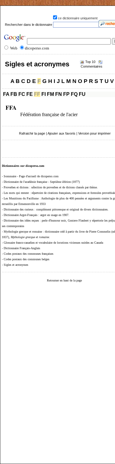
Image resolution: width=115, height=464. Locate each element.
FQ (74, 94)
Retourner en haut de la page (64, 280)
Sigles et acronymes (37, 64)
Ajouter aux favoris (61, 133)
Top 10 (90, 62)
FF (37, 94)
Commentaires (91, 66)
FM (50, 94)
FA (6, 94)
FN (58, 94)
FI (43, 94)
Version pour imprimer (94, 133)
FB (13, 94)
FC (21, 94)
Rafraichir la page (32, 133)
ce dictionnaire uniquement (78, 18)
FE (29, 94)
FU (82, 94)
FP (66, 94)
